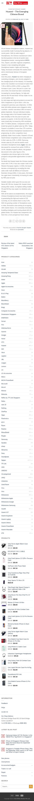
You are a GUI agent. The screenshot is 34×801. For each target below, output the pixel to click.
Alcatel (3, 269)
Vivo (2, 491)
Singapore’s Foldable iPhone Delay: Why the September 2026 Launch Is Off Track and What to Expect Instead (19, 750)
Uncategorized (6, 474)
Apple (23, 145)
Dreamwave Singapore (8, 314)
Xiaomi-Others (6, 523)
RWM (27, 19)
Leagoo (3, 363)
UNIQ (3, 477)
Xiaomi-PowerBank (7, 526)
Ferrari (3, 321)
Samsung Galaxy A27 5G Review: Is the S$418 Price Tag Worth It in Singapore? (19, 736)
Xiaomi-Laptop (6, 519)
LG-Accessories (6, 373)
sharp (3, 446)
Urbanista (4, 481)
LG (2, 370)
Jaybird (3, 356)
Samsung (4, 439)
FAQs (3, 707)
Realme (3, 429)
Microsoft (4, 384)
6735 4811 (7, 723)
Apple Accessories (7, 286)
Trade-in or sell (6, 769)
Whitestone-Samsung (8, 505)
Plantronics (5, 418)
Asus (3, 290)
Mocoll (3, 387)
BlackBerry (5, 300)
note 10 (3, 404)
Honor (3, 339)
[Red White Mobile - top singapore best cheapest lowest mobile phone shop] (17, 3)
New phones (5, 758)
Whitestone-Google (7, 502)
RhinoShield (5, 432)
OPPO (27, 60)
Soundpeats (5, 457)
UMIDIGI (4, 470)
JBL (2, 359)
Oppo (3, 415)
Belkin (3, 297)
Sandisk (4, 443)
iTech (3, 352)
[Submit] (31, 786)
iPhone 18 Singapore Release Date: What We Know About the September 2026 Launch (18, 742)
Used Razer (5, 484)
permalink (21, 229)
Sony (3, 453)
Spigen (3, 460)
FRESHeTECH (6, 328)
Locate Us (4, 712)
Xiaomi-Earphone (6, 516)
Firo (2, 325)
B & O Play (5, 293)
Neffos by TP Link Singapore (10, 398)
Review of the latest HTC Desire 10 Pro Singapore (7, 246)
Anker (3, 279)
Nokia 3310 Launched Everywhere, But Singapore (26, 246)
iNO (2, 349)
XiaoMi (3, 509)
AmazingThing (6, 276)
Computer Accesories (8, 311)
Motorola (4, 394)
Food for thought (14, 9)
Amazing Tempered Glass (9, 272)
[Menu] (2, 3)
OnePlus (4, 411)
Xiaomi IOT (5, 512)
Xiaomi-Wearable (6, 529)
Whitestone (5, 495)
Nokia (3, 401)
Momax (3, 391)
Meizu (3, 377)
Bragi (3, 307)
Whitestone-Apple (7, 498)
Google (3, 335)
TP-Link (3, 464)
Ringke (3, 436)
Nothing (3, 408)
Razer (3, 425)
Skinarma (4, 450)
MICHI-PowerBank (7, 380)
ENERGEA (4, 318)
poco (2, 422)
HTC (2, 342)
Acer (2, 262)
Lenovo (3, 366)
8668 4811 (23, 723)
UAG (2, 467)
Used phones (5, 762)
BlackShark (5, 304)
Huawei (23, 9)
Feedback (4, 703)
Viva (2, 488)
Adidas (3, 266)
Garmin (3, 332)
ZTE (2, 533)
